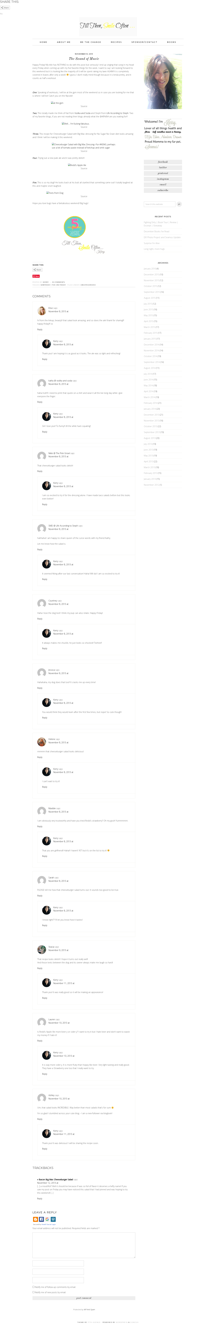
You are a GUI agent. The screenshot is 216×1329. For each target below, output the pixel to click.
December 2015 (151, 274)
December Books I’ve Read (156, 231)
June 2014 (148, 379)
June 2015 (148, 309)
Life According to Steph (117, 113)
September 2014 (152, 362)
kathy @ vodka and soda (60, 380)
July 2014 (148, 373)
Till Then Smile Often (108, 26)
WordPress (122, 1322)
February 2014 (150, 403)
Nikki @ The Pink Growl (59, 453)
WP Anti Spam (89, 1309)
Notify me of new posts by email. (50, 1292)
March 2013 (149, 467)
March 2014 (149, 397)
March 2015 (149, 327)
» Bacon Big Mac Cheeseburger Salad (55, 1179)
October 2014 (150, 356)
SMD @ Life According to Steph (63, 525)
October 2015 (150, 286)
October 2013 (150, 426)
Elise (50, 308)
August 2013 (149, 438)
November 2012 (151, 484)
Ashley (51, 1095)
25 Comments (58, 282)
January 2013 (150, 479)
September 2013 (152, 432)
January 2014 (150, 408)
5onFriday (46, 285)
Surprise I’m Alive (152, 243)
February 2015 (150, 332)
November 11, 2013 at (63, 983)
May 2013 (148, 455)
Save (37, 276)
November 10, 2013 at (59, 1022)
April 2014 (148, 391)
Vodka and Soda (82, 113)
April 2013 (148, 461)
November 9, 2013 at (58, 950)
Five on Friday (59, 285)
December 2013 (151, 414)
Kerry (55, 341)
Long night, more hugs (154, 249)
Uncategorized (88, 285)
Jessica (51, 669)
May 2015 (148, 315)
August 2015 (149, 297)
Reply (39, 329)
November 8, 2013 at (58, 311)
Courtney (52, 600)
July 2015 (148, 303)
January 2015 (150, 338)
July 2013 (148, 444)
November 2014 (151, 350)
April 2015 (148, 321)
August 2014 (149, 368)
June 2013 (148, 449)
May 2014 (148, 385)
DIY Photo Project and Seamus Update (162, 237)
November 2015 (151, 280)
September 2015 (152, 292)
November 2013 (151, 420)
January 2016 (150, 268)
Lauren (51, 1019)
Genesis (134, 1322)
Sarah (51, 877)
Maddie (52, 808)
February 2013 (150, 473)
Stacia (51, 946)
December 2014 (151, 344)
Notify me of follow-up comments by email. (55, 1287)
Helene (51, 739)
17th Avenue (94, 1322)
